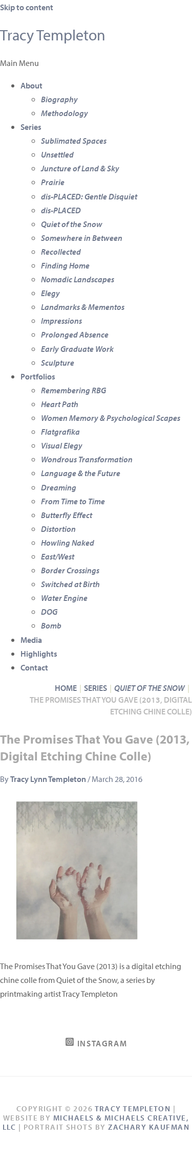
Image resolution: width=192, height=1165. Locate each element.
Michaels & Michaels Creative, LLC (96, 1122)
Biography (59, 99)
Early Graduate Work (77, 348)
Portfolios (37, 376)
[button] (96, 63)
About (31, 85)
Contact (34, 667)
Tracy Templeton (52, 34)
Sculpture (57, 362)
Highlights (38, 653)
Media (31, 639)
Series (30, 126)
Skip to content (26, 7)
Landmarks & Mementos (82, 306)
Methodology (64, 112)
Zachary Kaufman (148, 1127)
